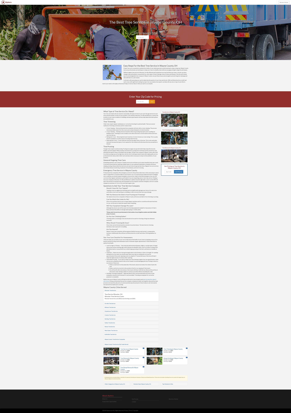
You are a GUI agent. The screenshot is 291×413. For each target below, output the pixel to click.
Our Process (135, 399)
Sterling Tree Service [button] (110, 319)
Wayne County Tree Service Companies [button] (115, 339)
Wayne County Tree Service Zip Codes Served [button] (116, 344)
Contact (134, 401)
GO (152, 37)
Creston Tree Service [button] (110, 315)
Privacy (126, 410)
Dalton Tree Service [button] (110, 322)
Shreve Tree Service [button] (110, 326)
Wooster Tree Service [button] (110, 290)
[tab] (131, 290)
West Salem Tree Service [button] (111, 330)
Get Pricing (178, 172)
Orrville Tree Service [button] (110, 303)
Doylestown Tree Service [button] (111, 311)
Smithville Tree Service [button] (110, 334)
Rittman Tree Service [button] (110, 307)
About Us (104, 399)
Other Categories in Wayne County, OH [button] (115, 384)
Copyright (135, 410)
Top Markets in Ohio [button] (167, 384)
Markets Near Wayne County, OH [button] (142, 384)
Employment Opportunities (109, 401)
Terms (130, 410)
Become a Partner (284, 2)
